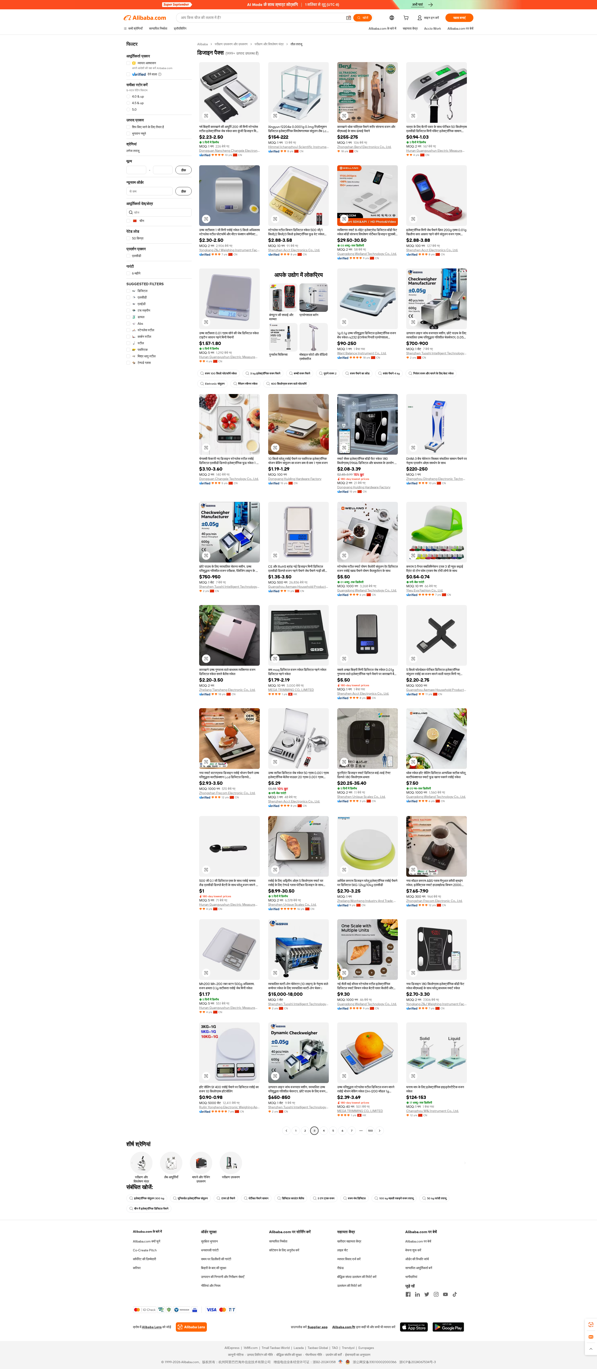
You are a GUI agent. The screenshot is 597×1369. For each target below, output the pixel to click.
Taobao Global (318, 1348)
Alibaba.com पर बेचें (418, 1241)
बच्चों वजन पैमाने (302, 373)
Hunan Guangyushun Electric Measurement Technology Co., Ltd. (436, 150)
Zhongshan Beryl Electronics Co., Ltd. (364, 147)
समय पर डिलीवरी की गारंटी (216, 1259)
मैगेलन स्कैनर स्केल (247, 383)
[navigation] (159, 588)
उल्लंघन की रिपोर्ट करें (349, 1286)
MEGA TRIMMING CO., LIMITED (291, 690)
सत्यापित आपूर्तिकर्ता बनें (418, 1268)
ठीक (183, 170)
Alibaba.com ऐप (343, 1327)
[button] (348, 18)
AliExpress (232, 1348)
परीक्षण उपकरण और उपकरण (231, 44)
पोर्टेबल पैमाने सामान (258, 1198)
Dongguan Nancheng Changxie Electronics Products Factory (229, 150)
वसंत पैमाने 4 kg (391, 373)
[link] (591, 1325)
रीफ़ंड (340, 1268)
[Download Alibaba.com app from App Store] (414, 1327)
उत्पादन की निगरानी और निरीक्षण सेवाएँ (222, 1277)
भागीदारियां (411, 1277)
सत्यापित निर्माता (278, 1241)
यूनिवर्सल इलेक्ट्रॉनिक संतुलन (193, 1198)
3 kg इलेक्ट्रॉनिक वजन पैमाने (265, 373)
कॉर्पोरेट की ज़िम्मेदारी (144, 1259)
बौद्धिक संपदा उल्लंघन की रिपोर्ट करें (356, 1277)
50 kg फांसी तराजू (436, 1198)
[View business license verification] (340, 1362)
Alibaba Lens (152, 1327)
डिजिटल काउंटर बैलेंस (293, 1198)
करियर (137, 1268)
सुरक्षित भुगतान (209, 1241)
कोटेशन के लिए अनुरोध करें (284, 1250)
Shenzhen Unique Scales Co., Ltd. (361, 797)
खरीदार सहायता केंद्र (349, 1241)
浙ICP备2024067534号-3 (417, 1362)
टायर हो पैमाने (228, 1198)
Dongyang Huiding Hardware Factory (294, 479)
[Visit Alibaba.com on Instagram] (436, 1294)
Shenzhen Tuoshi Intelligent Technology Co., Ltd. (436, 353)
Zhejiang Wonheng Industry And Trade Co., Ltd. (367, 901)
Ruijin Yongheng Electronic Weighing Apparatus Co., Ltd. (229, 1107)
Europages (366, 1348)
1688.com (250, 1348)
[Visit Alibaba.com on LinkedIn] (417, 1294)
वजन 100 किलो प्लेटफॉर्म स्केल (221, 373)
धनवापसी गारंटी (210, 1250)
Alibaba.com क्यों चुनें (146, 1241)
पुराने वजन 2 (330, 373)
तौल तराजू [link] (296, 44)
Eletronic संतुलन (215, 383)
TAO (335, 1348)
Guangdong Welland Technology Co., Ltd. (367, 254)
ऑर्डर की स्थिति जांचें (417, 1259)
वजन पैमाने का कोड (359, 373)
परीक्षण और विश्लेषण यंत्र (269, 44)
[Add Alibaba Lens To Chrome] (191, 1327)
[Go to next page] (379, 1130)
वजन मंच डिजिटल (357, 1198)
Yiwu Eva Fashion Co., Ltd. (424, 590)
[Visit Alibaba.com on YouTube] (445, 1294)
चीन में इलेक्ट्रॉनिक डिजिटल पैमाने (151, 1208)
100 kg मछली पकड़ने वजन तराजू (396, 1198)
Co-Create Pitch (145, 1250)
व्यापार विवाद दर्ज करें (349, 1259)
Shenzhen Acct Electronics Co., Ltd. (294, 250)
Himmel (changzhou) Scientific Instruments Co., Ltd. (298, 147)
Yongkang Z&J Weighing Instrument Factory (229, 250)
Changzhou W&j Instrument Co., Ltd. (432, 1111)
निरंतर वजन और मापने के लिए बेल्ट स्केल (433, 373)
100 (370, 1130)
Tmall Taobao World (276, 1348)
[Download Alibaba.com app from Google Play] (448, 1327)
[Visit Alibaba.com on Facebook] (408, 1294)
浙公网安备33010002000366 (374, 1362)
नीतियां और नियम (210, 1286)
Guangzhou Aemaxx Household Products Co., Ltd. (298, 586)
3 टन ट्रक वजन (326, 1198)
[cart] (406, 18)
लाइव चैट (342, 1250)
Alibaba (202, 44)
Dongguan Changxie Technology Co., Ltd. (229, 479)
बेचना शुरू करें (413, 1250)
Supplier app (318, 1327)
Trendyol (348, 1348)
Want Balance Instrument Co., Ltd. (361, 353)
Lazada (299, 1348)
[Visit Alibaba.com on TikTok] (455, 1294)
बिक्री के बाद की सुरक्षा (213, 1268)
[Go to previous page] (286, 1130)
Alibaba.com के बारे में (147, 1231)
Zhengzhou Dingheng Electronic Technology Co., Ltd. (436, 479)
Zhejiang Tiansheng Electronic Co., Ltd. (227, 690)
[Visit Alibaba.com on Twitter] (427, 1294)
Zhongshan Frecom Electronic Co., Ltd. (227, 793)
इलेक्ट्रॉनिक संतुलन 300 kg (149, 1198)
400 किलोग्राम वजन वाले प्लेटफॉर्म (288, 383)
